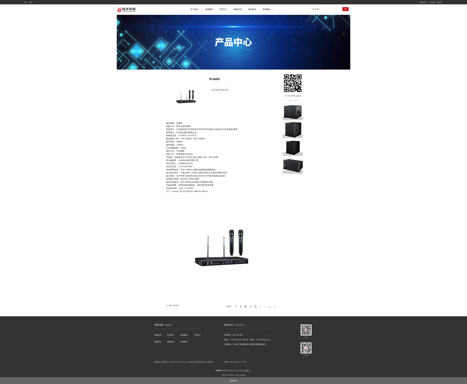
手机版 (433, 2)
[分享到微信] (255, 306)
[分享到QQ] (246, 306)
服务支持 (238, 9)
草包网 (229, 370)
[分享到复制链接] (236, 306)
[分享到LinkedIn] (270, 306)
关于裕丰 (194, 9)
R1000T (176, 305)
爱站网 (224, 370)
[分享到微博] (250, 306)
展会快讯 (252, 9)
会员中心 (440, 2)
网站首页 (157, 335)
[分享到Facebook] (260, 306)
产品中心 (223, 9)
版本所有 (233, 380)
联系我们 (267, 9)
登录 (25, 2)
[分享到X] (265, 306)
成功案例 (209, 9)
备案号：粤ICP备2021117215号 (235, 362)
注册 (30, 2)
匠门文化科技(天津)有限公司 (241, 370)
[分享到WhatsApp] (275, 306)
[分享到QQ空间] (241, 306)
